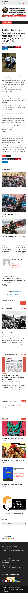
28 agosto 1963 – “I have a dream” (13, 333)
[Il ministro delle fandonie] (14, 203)
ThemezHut (5, 591)
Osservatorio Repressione (14, 43)
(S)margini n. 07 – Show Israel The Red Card (13, 460)
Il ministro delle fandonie (9, 214)
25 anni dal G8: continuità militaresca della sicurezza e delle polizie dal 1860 (13, 377)
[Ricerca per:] (14, 303)
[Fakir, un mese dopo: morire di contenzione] (14, 180)
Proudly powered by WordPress (9, 589)
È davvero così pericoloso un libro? (11, 405)
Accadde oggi (5, 331)
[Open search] (24, 22)
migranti (10, 27)
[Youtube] (23, 3)
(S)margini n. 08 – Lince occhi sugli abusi (12, 438)
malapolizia (4, 27)
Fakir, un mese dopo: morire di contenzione (13, 189)
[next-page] (5, 349)
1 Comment (22, 43)
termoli (8, 156)
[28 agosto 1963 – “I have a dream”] (14, 320)
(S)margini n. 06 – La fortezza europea (12, 484)
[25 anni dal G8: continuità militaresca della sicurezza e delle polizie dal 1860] (14, 364)
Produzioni (4, 373)
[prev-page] (3, 349)
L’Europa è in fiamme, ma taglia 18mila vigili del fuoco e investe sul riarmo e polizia (13, 237)
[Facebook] (19, 3)
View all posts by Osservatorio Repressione (16, 265)
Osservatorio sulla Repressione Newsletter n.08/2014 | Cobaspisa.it (14, 292)
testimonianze (16, 27)
